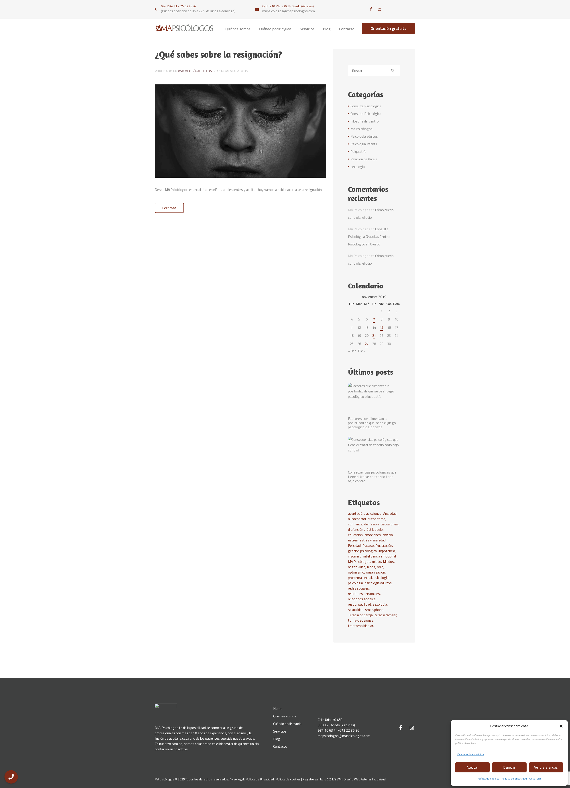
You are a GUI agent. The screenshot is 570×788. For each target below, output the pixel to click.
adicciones (373, 513)
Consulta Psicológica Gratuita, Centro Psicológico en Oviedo (369, 236)
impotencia (387, 550)
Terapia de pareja (360, 615)
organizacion (375, 572)
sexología (357, 166)
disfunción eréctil (360, 529)
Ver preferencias (546, 767)
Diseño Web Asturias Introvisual (365, 779)
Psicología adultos (195, 71)
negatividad (356, 567)
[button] (561, 726)
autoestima (376, 518)
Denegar (509, 767)
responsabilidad (359, 604)
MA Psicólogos (359, 561)
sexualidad (355, 609)
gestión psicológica (362, 550)
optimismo (356, 572)
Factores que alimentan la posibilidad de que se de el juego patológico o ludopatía (372, 422)
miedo (376, 561)
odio (380, 567)
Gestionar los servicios (470, 754)
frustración (384, 545)
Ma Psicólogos (361, 128)
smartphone (374, 609)
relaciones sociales (362, 599)
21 (374, 335)
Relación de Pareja (363, 159)
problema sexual (360, 577)
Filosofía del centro (364, 121)
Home (277, 708)
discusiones (389, 524)
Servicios (280, 731)
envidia (388, 534)
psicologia (381, 577)
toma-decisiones (360, 620)
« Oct (352, 350)
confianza (355, 524)
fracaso (368, 545)
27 (366, 343)
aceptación (356, 513)
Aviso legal (535, 778)
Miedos (388, 561)
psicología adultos (378, 583)
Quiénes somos (284, 716)
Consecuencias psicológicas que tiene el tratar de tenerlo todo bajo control (372, 476)
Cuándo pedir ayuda (287, 723)
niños (371, 567)
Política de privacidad (514, 778)
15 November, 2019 (232, 71)
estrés (353, 540)
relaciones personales (364, 593)
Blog (276, 738)
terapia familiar (385, 615)
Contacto (280, 746)
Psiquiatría (358, 151)
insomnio (355, 556)
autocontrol (357, 518)
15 (381, 327)
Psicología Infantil (363, 144)
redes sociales (358, 588)
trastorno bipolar (360, 625)
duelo (379, 529)
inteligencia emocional (379, 556)
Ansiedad (390, 513)
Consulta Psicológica (365, 106)
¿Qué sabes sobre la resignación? (218, 54)
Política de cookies (488, 778)
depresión (371, 524)
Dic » (361, 350)
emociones (372, 534)
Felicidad (354, 545)
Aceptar (472, 767)
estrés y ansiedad (373, 540)
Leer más (169, 207)
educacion (355, 534)
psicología (355, 583)
